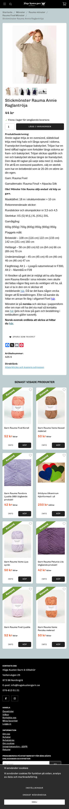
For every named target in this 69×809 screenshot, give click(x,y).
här (53, 298)
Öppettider (8, 711)
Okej (34, 802)
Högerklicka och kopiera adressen (24, 367)
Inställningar (34, 788)
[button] (24, 445)
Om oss (6, 734)
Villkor (6, 714)
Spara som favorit (23, 337)
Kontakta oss (9, 717)
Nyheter (7, 737)
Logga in (7, 724)
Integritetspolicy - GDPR (15, 746)
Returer (7, 749)
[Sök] (10, 4)
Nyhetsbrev (8, 740)
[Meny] (5, 4)
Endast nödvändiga (34, 795)
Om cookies (8, 743)
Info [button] (10, 445)
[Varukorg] (64, 4)
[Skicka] (55, 764)
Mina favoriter (10, 720)
